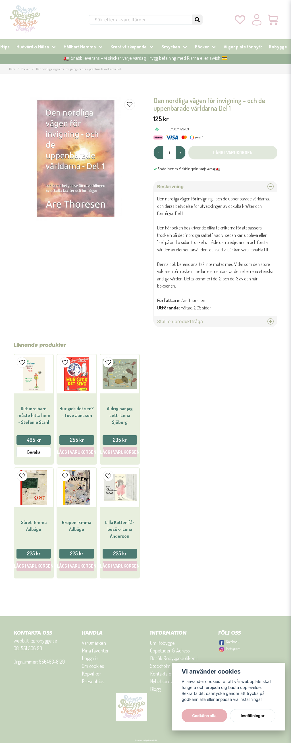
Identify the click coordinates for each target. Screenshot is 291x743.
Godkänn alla (204, 715)
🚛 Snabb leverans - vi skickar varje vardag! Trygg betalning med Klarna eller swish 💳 (145, 58)
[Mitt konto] (256, 19)
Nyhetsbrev (161, 681)
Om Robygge (162, 643)
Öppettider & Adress (170, 650)
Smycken (170, 47)
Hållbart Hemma (80, 47)
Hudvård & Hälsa (32, 47)
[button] (197, 20)
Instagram (233, 648)
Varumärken (94, 643)
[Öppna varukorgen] (273, 19)
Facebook (232, 641)
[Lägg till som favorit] (240, 19)
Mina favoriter (95, 650)
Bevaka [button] (33, 452)
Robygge (278, 47)
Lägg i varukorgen (76, 452)
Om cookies (93, 666)
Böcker (202, 47)
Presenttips (93, 681)
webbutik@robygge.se (35, 640)
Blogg (155, 689)
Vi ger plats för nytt (243, 47)
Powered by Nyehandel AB (146, 740)
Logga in (90, 658)
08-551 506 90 (28, 648)
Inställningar (253, 715)
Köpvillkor (91, 673)
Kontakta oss (162, 673)
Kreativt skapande (129, 47)
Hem (12, 69)
